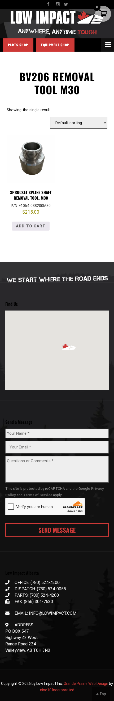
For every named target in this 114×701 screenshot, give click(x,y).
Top (102, 694)
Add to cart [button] (31, 226)
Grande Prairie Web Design (86, 683)
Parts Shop (18, 44)
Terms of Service (37, 495)
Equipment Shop (55, 44)
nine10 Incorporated (57, 690)
